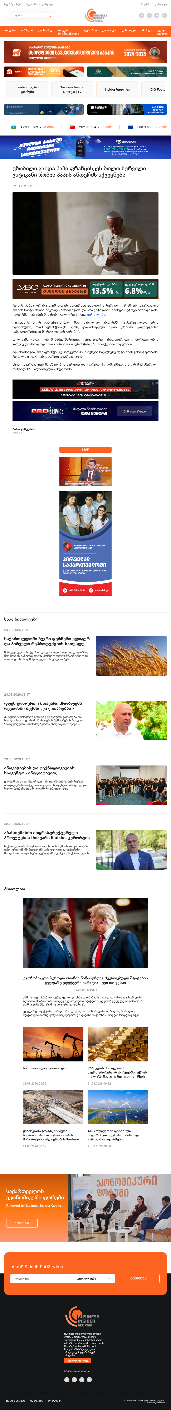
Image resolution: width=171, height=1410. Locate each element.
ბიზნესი (27, 30)
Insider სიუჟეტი (117, 89)
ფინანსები (109, 30)
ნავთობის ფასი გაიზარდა (44, 1068)
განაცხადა (107, 997)
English (145, 4)
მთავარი (10, 30)
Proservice (160, 1402)
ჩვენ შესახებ (12, 4)
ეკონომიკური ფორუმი (27, 89)
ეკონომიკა (45, 30)
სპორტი (146, 30)
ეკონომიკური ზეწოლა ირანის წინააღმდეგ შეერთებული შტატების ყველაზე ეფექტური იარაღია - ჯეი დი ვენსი (85, 980)
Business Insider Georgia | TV (72, 89)
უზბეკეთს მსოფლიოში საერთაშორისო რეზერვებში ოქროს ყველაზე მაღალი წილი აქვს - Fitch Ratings (117, 1072)
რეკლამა (31, 4)
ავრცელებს (96, 314)
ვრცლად (22, 1222)
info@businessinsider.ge (76, 1371)
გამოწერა (138, 1278)
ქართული (161, 4)
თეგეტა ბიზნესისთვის (68, 31)
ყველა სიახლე (162, 31)
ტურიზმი (90, 30)
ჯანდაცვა (129, 30)
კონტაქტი (48, 4)
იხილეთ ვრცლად (77, 1360)
